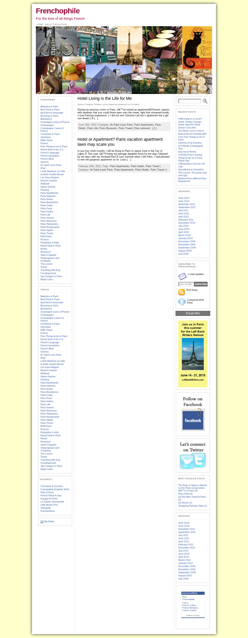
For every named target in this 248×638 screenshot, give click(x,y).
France (44, 143)
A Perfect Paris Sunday (190, 154)
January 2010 (185, 238)
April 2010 (183, 232)
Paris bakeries (48, 196)
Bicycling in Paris (49, 116)
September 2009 (187, 247)
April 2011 (183, 216)
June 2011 (183, 213)
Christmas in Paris (50, 134)
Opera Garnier (48, 186)
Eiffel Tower (46, 140)
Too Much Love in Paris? (191, 130)
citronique (45, 137)
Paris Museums (48, 221)
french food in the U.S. (52, 149)
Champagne (47, 125)
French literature (190, 608)
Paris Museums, (109, 128)
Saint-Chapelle (48, 255)
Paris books (46, 199)
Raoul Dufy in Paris (50, 245)
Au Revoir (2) (185, 502)
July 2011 (183, 210)
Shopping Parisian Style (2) (192, 505)
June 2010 (183, 229)
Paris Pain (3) (185, 493)
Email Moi (193, 313)
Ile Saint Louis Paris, (122, 124)
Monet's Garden (48, 180)
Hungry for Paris (49, 498)
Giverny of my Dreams (190, 142)
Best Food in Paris (50, 109)
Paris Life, (93, 128)
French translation (49, 155)
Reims (43, 248)
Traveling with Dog (50, 270)
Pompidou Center (49, 242)
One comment (142, 128)
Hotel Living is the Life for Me (105, 98)
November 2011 (186, 204)
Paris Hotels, (143, 169)
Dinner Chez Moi (187, 127)
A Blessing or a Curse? (190, 118)
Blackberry (46, 119)
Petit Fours (46, 236)
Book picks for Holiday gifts (192, 134)
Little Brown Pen (49, 505)
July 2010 (183, 226)
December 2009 (186, 241)
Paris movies (47, 217)
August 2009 (185, 250)
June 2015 (183, 198)
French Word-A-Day (50, 495)
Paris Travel (46, 233)
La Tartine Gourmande (52, 501)
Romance (45, 252)
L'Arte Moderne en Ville (52, 171)
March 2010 (184, 235)
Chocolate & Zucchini (51, 486)
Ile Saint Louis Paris (50, 165)
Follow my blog (193, 615)
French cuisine (189, 610)
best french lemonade (51, 112)
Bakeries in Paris (49, 106)
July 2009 (183, 254)
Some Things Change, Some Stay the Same (190, 123)
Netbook (44, 183)
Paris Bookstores (49, 202)
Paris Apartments (49, 193)
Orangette (45, 508)
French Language (49, 152)
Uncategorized (48, 273)
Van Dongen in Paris (51, 276)
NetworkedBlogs (189, 593)
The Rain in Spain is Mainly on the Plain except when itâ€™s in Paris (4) (192, 488)
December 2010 (186, 223)
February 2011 (186, 219)
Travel (43, 267)
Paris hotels (137, 166)
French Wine (47, 159)
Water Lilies (46, 279)
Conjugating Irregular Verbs (55, 489)
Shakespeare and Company (49, 259)
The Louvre (46, 264)
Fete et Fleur (47, 492)
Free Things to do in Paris (53, 146)
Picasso (44, 239)
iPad (42, 168)
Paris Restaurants (49, 227)
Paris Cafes (46, 205)
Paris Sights (46, 230)
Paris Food (46, 208)
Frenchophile (58, 11)
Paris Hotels (46, 211)
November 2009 (186, 244)
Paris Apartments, (144, 124)
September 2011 (187, 207)
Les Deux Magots (49, 177)
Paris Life (45, 214)
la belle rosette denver (52, 174)
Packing (44, 190)
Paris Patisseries (49, 224)
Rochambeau (47, 511)
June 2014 (183, 201)
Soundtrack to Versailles (191, 169)
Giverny (44, 162)
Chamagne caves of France (55, 122)
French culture (189, 605)
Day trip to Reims (187, 151)
